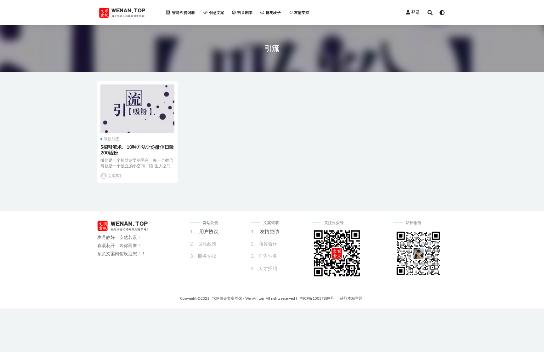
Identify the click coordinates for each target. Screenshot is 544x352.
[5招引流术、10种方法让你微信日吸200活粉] (137, 108)
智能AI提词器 (183, 12)
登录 (415, 12)
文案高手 (115, 176)
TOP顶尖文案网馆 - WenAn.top (238, 298)
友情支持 (301, 12)
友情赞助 (269, 231)
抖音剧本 (245, 12)
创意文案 (216, 12)
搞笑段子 (273, 12)
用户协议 (208, 231)
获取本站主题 (351, 298)
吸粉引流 (111, 139)
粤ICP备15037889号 (316, 298)
